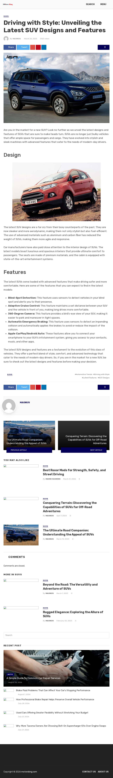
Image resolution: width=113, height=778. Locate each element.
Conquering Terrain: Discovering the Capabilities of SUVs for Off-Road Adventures (70, 507)
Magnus (17, 39)
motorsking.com (29, 772)
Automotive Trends (84, 374)
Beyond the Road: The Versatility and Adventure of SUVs (70, 586)
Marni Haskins (53, 479)
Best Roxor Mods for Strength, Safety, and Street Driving (74, 472)
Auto (10, 674)
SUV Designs (104, 378)
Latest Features (90, 378)
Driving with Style (101, 374)
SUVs (6, 16)
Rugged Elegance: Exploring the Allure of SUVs (73, 614)
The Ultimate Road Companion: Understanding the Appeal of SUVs (68, 532)
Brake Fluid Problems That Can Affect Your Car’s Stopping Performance (53, 690)
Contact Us (89, 772)
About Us (103, 772)
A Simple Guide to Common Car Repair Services (33, 678)
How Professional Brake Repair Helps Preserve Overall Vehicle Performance (55, 699)
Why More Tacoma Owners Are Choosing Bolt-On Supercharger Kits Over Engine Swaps (61, 726)
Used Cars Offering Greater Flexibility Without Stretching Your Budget (52, 712)
